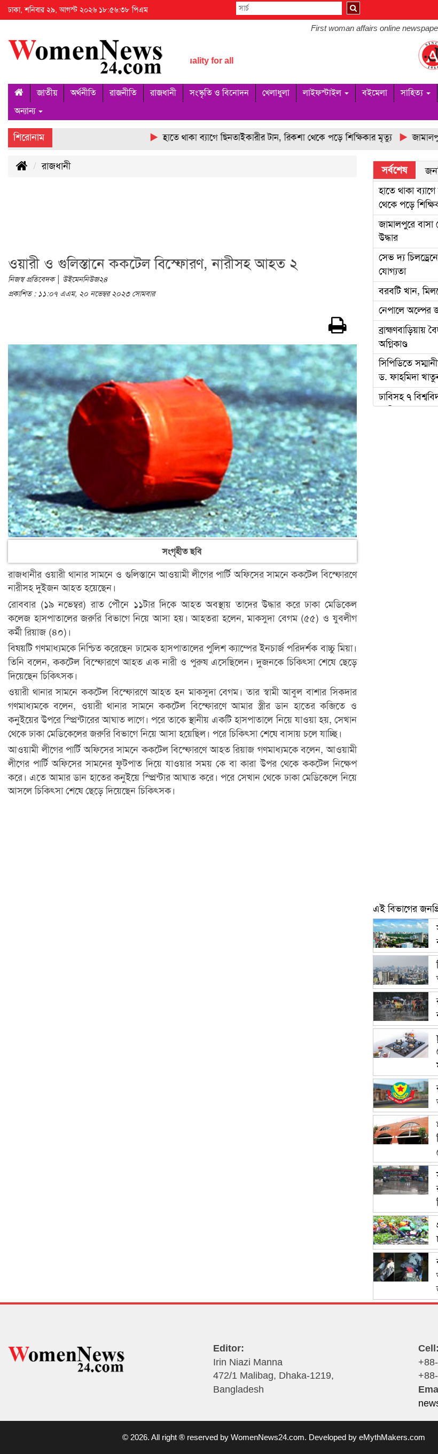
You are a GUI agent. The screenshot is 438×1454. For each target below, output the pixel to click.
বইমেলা (374, 92)
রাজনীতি (123, 92)
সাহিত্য (413, 92)
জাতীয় (47, 92)
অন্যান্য (25, 110)
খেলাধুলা (276, 92)
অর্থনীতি (83, 92)
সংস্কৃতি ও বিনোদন (219, 92)
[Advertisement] (202, 223)
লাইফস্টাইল (323, 92)
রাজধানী (163, 92)
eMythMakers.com (392, 1437)
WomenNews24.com (267, 1437)
